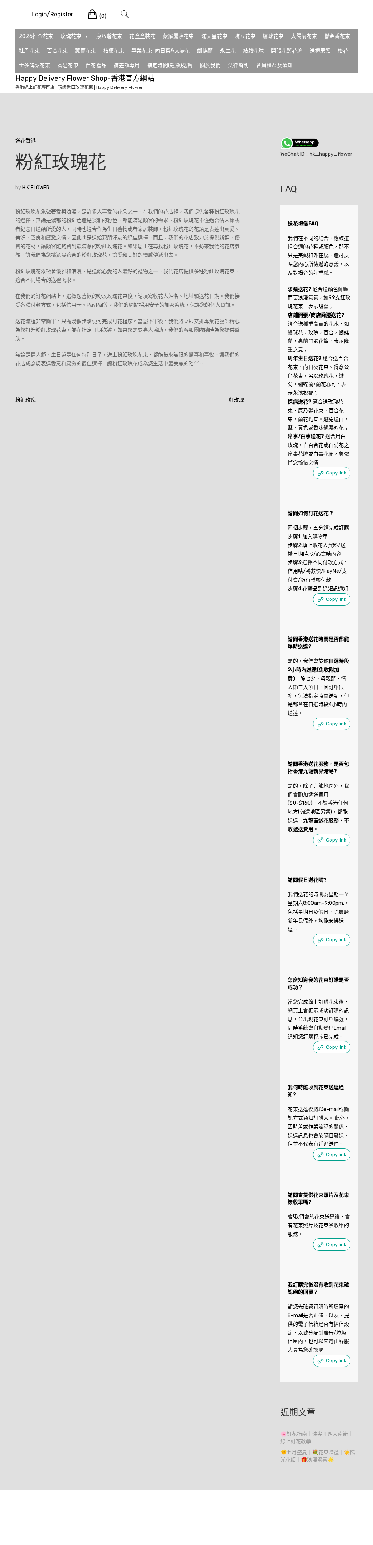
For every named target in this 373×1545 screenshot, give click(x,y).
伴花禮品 (96, 65)
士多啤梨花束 (34, 65)
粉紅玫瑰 (25, 400)
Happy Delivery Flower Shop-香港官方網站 (84, 78)
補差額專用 (127, 65)
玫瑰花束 (70, 36)
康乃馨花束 (109, 36)
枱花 (343, 51)
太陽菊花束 (304, 36)
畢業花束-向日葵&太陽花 (160, 51)
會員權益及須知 (274, 65)
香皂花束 (68, 65)
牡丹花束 (29, 51)
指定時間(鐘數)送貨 (170, 65)
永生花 (228, 51)
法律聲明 (238, 65)
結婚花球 (253, 51)
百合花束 (57, 51)
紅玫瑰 (236, 400)
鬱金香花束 (337, 36)
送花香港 (25, 141)
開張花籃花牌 (286, 51)
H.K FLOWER (36, 188)
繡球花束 (273, 36)
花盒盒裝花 (142, 36)
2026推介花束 (36, 36)
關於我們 (210, 65)
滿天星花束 (214, 36)
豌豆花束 (245, 36)
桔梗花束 (113, 51)
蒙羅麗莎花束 (178, 36)
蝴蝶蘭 (205, 51)
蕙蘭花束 (85, 51)
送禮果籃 (320, 51)
